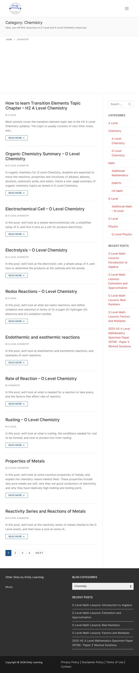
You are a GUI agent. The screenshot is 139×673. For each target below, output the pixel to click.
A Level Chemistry (118, 141)
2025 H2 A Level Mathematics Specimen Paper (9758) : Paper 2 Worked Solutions (119, 337)
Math (111, 163)
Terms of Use (114, 662)
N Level (113, 198)
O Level (12, 298)
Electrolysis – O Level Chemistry (36, 250)
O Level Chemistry (18, 165)
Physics (113, 226)
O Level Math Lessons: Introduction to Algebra (117, 260)
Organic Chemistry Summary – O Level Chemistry (42, 156)
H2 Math (117, 191)
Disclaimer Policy (93, 662)
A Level (12, 115)
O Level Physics (122, 234)
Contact (66, 666)
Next (39, 553)
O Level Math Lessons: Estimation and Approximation (117, 281)
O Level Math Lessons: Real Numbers (117, 300)
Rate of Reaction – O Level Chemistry (41, 378)
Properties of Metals (25, 461)
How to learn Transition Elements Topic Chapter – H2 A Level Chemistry (43, 106)
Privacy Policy (70, 662)
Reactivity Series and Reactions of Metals (45, 511)
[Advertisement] (69, 66)
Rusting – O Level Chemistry (32, 419)
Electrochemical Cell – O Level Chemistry (45, 208)
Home (9, 39)
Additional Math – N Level (122, 209)
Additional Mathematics (120, 173)
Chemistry (14, 385)
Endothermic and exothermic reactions (42, 337)
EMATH (116, 183)
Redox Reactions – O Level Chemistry (41, 291)
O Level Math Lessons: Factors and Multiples (119, 316)
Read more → (16, 137)
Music (9, 587)
